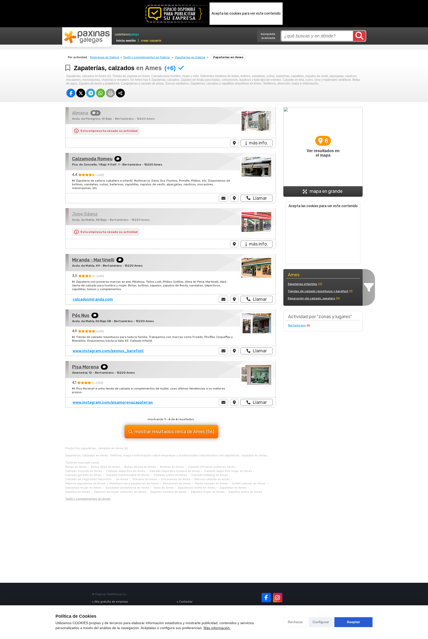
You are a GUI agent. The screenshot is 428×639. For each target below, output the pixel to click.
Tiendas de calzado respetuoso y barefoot (318, 291)
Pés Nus (80, 315)
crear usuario (151, 40)
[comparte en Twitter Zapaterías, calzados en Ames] (80, 93)
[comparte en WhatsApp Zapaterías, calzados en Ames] (100, 93)
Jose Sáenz (85, 214)
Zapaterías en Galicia (190, 57)
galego (134, 34)
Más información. (217, 628)
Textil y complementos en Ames (87, 498)
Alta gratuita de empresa (111, 601)
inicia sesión (126, 40)
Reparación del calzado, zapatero (311, 298)
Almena (80, 113)
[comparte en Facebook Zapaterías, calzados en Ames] (70, 93)
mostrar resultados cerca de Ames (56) (174, 431)
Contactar (185, 601)
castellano (122, 34)
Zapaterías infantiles (302, 284)
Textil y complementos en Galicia (146, 57)
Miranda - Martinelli (93, 260)
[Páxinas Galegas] (87, 37)
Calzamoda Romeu (92, 159)
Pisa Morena (85, 367)
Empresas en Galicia (104, 57)
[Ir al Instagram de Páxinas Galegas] (277, 597)
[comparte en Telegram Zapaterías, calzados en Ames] (90, 93)
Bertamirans (297, 325)
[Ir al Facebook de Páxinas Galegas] (266, 597)
